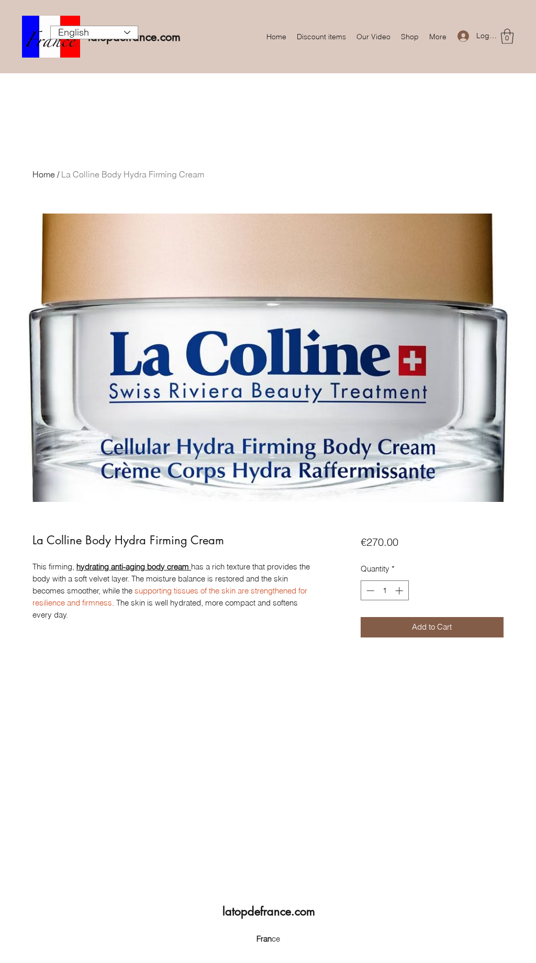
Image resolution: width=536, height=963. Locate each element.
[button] (507, 36)
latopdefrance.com (268, 911)
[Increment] (400, 590)
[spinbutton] (384, 590)
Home (43, 174)
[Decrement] (369, 590)
